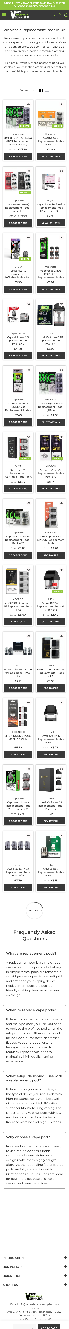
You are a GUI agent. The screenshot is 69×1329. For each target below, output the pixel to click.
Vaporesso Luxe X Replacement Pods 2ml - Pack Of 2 (18, 806)
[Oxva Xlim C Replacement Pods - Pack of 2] (51, 846)
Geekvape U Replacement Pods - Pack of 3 (51, 141)
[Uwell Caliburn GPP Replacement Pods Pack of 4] (51, 314)
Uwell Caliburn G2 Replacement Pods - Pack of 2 (51, 806)
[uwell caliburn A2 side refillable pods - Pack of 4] (18, 647)
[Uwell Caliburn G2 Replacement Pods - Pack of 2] (51, 779)
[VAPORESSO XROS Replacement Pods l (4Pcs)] (51, 380)
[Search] (53, 15)
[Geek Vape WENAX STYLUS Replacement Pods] (51, 514)
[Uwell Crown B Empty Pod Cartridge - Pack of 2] (51, 647)
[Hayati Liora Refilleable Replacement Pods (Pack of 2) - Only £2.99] (51, 181)
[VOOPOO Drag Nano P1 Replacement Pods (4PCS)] (18, 580)
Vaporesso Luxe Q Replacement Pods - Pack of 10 (18, 208)
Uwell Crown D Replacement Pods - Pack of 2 (51, 739)
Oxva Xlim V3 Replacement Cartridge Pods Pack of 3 (18, 475)
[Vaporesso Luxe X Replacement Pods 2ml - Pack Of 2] (18, 779)
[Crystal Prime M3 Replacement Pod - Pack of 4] (18, 314)
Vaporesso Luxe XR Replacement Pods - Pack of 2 (18, 540)
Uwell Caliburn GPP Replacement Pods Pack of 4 (50, 340)
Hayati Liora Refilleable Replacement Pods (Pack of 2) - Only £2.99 (51, 209)
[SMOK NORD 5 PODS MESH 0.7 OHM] (18, 713)
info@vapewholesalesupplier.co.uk (39, 1304)
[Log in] (60, 15)
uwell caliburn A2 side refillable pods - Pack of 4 (18, 673)
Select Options (18, 156)
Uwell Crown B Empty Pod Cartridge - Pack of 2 (50, 673)
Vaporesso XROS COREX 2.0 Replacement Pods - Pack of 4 (18, 408)
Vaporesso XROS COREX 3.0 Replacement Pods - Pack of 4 (51, 275)
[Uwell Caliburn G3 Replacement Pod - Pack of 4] (18, 846)
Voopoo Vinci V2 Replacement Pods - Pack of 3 (51, 473)
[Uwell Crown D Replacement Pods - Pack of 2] (51, 713)
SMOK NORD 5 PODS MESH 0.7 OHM (18, 737)
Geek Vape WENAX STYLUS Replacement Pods (50, 540)
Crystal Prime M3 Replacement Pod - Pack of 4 (18, 340)
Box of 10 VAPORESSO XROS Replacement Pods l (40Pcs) (18, 141)
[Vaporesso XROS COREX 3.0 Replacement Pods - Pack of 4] (51, 248)
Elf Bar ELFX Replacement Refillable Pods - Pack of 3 (18, 275)
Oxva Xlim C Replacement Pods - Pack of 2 (51, 872)
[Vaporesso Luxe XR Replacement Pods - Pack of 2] (18, 514)
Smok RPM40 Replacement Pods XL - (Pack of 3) (51, 606)
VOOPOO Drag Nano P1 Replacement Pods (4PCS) (18, 606)
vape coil (17, 42)
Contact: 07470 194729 (35, 1323)
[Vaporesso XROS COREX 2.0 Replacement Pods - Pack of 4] (18, 380)
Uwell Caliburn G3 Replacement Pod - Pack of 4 (18, 872)
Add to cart (51, 555)
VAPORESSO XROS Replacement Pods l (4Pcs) (51, 407)
